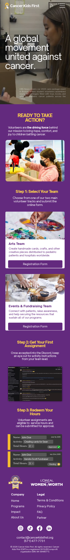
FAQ (39, 512)
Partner (41, 517)
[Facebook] (39, 528)
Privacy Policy (46, 506)
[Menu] (62, 5)
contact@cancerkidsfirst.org (35, 537)
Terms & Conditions (50, 500)
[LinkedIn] (49, 528)
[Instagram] (20, 528)
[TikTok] (30, 528)
